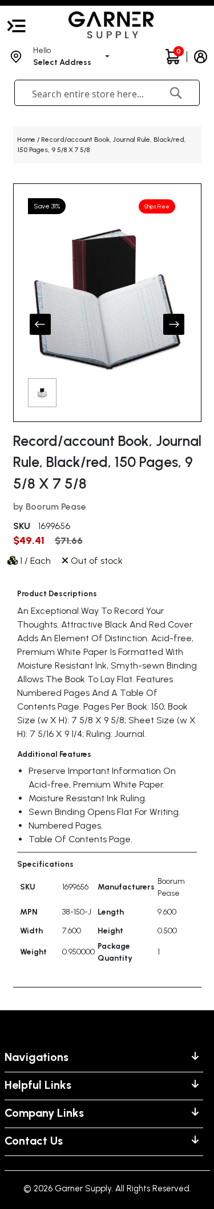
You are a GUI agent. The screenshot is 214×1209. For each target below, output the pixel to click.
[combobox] (90, 94)
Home (26, 140)
